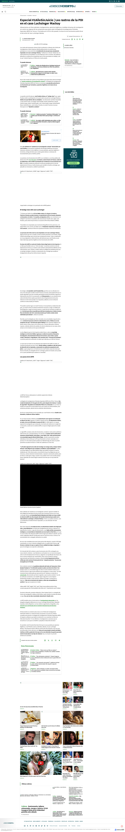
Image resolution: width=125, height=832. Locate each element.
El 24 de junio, (32, 160)
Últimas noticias (28, 821)
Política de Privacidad (53, 825)
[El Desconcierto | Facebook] (109, 1)
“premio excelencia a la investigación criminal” (33, 81)
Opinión (87, 11)
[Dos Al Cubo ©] (119, 830)
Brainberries (45, 131)
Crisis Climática (12, 1)
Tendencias (52, 11)
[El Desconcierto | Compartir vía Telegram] (82, 39)
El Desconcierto (23, 15)
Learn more (55, 140)
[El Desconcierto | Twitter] (112, 1)
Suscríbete (73, 163)
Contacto (78, 825)
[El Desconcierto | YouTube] (116, 1)
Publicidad (73, 825)
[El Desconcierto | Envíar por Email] (80, 39)
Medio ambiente (33, 11)
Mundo (94, 11)
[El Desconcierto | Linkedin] (118, 1)
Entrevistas (79, 11)
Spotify (39, 825)
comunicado (23, 575)
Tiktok (41, 825)
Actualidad (43, 11)
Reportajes (70, 11)
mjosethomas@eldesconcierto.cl (91, 829)
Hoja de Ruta (61, 11)
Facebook (24, 825)
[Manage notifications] (122, 826)
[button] (119, 6)
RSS (69, 825)
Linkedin (36, 825)
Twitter (27, 825)
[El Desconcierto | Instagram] (114, 1)
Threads (44, 826)
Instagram (30, 825)
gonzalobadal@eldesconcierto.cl (6, 830)
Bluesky (47, 825)
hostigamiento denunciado (47, 600)
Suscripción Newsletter (63, 825)
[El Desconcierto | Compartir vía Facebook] (72, 39)
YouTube (33, 825)
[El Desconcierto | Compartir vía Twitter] (74, 39)
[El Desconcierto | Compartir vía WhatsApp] (77, 39)
